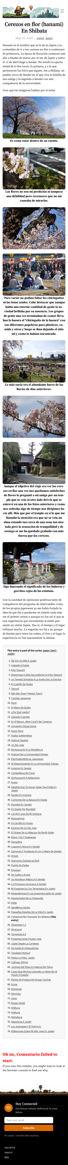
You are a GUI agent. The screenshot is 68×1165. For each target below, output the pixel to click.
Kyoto (14, 782)
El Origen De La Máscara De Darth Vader (32, 832)
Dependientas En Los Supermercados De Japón (36, 893)
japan (49, 38)
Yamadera (16, 841)
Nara (14, 702)
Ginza (14, 984)
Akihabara (16, 1017)
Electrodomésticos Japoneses (27, 759)
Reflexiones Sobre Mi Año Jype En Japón (32, 1031)
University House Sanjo (23, 726)
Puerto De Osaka (20, 865)
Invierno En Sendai (21, 768)
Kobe (14, 902)
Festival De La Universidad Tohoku (29, 754)
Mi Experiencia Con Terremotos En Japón (33, 888)
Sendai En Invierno (21, 795)
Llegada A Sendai (20, 716)
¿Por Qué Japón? (20, 712)
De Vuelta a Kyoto (20, 874)
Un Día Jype (17, 745)
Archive (9, 1147)
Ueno (14, 998)
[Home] (31, 11)
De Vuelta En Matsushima (25, 948)
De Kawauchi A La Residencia (27, 749)
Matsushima (17, 818)
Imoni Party (17, 731)
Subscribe (29, 1128)
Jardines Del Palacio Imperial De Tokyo (32, 967)
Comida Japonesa (21, 698)
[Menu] (62, 11)
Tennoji (15, 688)
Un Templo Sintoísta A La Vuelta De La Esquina (36, 679)
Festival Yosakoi (19, 740)
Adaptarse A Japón (21, 1021)
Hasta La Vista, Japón (23, 957)
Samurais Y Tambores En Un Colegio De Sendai (36, 851)
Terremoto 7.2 (18, 924)
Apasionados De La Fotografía (27, 898)
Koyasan (16, 870)
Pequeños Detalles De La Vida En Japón (32, 912)
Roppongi (16, 989)
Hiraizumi (16, 929)
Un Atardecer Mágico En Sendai (28, 879)
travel (40, 38)
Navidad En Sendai (21, 804)
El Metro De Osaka (21, 707)
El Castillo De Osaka (22, 684)
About (8, 1152)
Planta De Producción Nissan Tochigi (31, 979)
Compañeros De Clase (23, 773)
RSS (6, 1157)
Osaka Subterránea (21, 735)
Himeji (14, 856)
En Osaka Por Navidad (23, 809)
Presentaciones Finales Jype (26, 938)
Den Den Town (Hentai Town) (27, 693)
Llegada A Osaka (20, 665)
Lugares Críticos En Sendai (25, 846)
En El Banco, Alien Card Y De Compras (31, 721)
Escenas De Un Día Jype (24, 828)
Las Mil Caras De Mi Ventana (26, 813)
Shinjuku (16, 993)
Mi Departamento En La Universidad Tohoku (35, 763)
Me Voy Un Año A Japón (23, 660)
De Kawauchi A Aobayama (25, 777)
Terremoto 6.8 (18, 934)
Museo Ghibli (18, 1003)
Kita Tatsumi (18, 670)
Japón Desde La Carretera (25, 943)
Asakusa (15, 1012)
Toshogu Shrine (19, 962)
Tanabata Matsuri (20, 952)
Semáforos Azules (20, 907)
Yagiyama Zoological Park (25, 860)
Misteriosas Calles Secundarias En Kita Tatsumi (36, 674)
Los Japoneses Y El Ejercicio (26, 1026)
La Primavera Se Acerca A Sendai (28, 884)
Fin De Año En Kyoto (22, 823)
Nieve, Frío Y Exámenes (23, 837)
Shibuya (15, 1007)
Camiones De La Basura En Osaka (29, 799)
